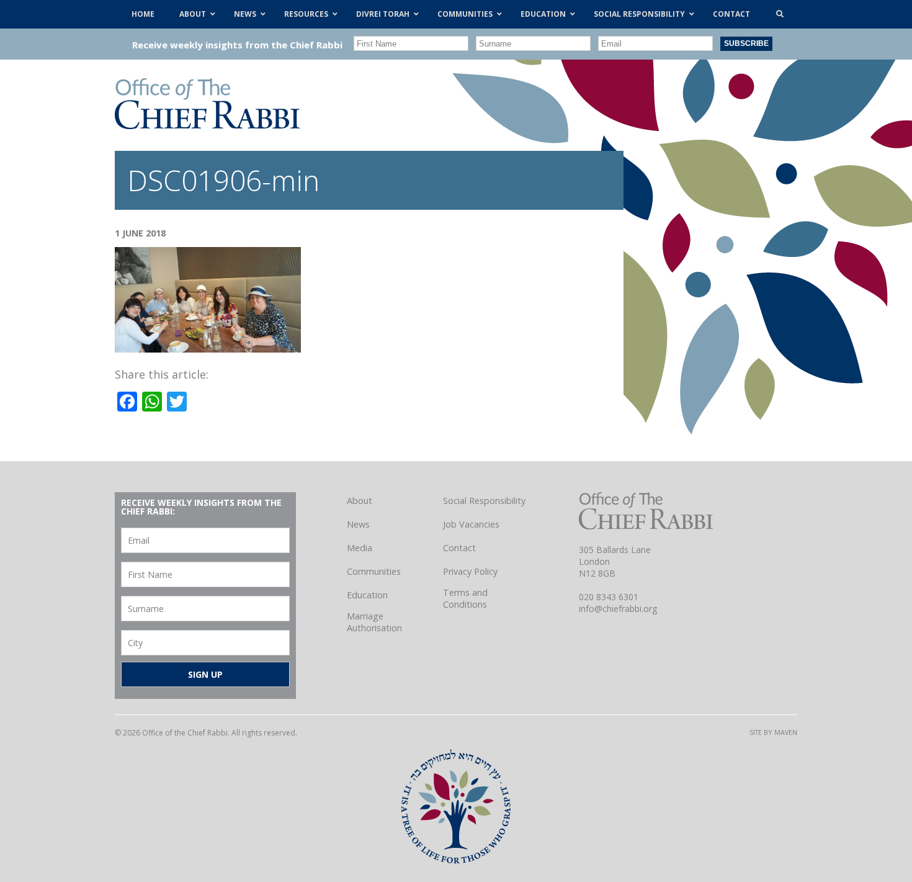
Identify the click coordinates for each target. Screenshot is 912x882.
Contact (459, 548)
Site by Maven (773, 732)
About (359, 500)
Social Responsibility (484, 500)
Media (359, 548)
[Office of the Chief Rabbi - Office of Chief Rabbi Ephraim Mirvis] (207, 124)
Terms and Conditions (465, 598)
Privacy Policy (470, 571)
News (358, 524)
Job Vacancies (471, 524)
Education (367, 595)
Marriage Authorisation (374, 622)
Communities (374, 571)
